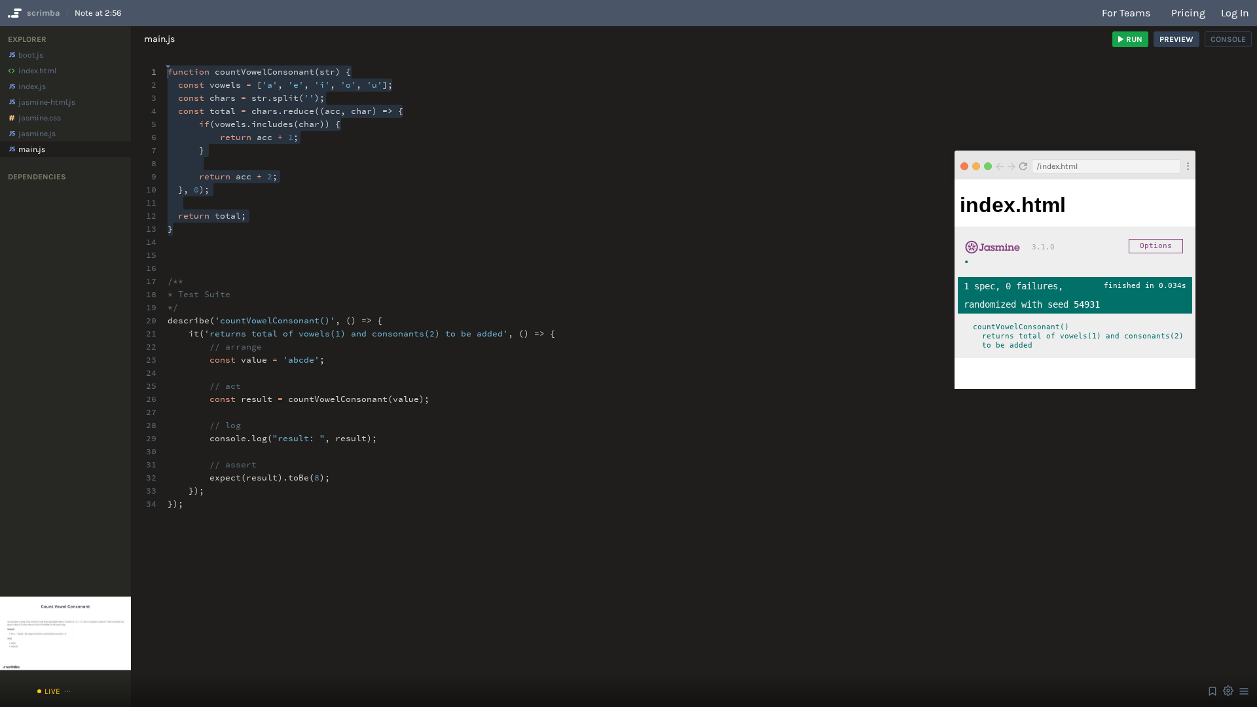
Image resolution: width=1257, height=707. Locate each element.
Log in (1235, 13)
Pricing (1188, 13)
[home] (13, 13)
